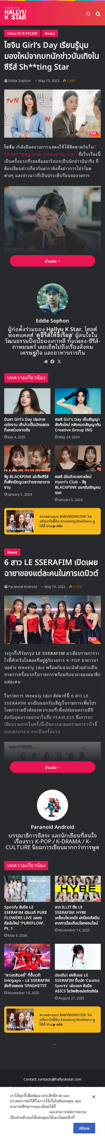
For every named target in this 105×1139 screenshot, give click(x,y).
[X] (59, 361)
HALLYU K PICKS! (22, 33)
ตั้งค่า (80, 1117)
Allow (84, 1128)
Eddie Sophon (52, 321)
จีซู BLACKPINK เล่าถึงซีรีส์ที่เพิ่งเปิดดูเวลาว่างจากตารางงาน (27, 482)
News (50, 33)
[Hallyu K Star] (15, 13)
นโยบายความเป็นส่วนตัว (29, 1111)
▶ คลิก (58, 525)
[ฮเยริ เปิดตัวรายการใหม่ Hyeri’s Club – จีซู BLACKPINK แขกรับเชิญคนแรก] (78, 458)
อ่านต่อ (51, 261)
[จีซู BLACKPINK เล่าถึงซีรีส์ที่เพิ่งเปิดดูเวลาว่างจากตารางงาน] (27, 458)
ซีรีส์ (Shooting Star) (50, 150)
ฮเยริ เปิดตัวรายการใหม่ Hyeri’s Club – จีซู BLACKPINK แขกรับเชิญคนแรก (78, 485)
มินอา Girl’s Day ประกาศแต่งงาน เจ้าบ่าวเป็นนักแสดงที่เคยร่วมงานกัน (26, 424)
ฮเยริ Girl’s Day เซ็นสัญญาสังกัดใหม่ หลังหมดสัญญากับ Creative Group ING (78, 424)
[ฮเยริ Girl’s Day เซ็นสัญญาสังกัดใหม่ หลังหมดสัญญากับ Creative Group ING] (78, 401)
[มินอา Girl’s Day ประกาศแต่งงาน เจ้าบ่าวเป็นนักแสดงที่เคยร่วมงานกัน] (27, 401)
